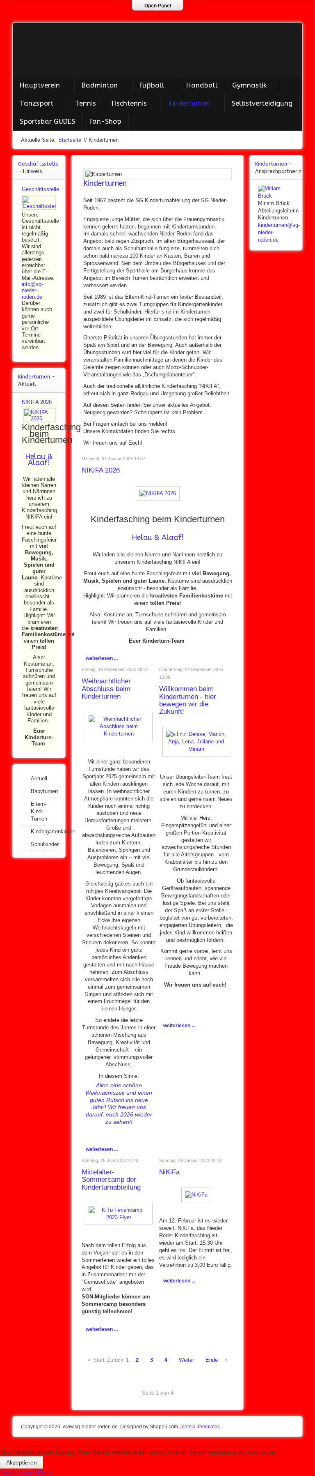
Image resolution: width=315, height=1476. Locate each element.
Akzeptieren (21, 1462)
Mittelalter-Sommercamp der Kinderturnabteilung (111, 1179)
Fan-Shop (105, 121)
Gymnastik (249, 85)
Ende (211, 1360)
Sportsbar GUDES (47, 121)
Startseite (69, 140)
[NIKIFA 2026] (158, 493)
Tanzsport (36, 103)
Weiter (186, 1360)
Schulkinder (44, 844)
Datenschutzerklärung (26, 1472)
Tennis (85, 103)
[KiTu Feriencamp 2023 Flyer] (119, 1213)
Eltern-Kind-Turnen (39, 811)
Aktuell (39, 778)
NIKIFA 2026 (101, 470)
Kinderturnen (189, 103)
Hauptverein (40, 85)
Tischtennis (128, 103)
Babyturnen (44, 791)
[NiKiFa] (196, 1195)
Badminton (100, 85)
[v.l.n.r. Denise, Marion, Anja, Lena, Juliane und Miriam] (196, 741)
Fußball (151, 85)
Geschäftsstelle (40, 189)
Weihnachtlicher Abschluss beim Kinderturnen (106, 688)
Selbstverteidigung (262, 103)
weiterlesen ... (102, 658)
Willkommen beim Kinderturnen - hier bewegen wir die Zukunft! (187, 700)
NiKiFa (169, 1172)
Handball (202, 85)
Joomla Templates (199, 1426)
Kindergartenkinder (44, 831)
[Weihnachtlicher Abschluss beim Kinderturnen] (119, 726)
